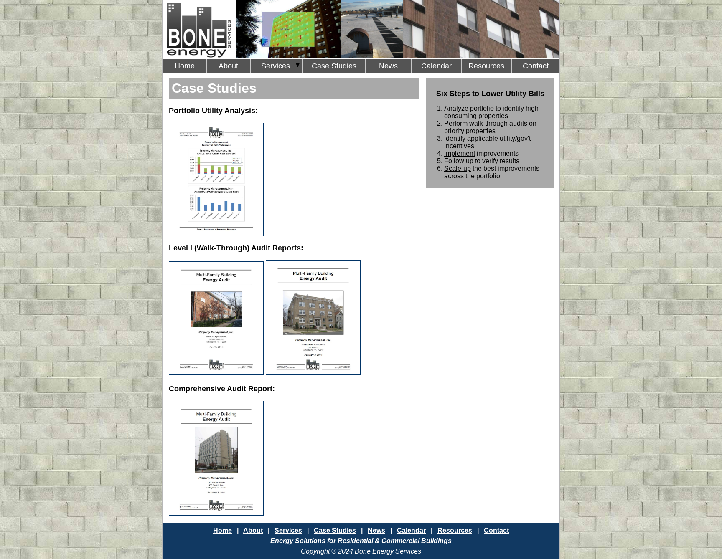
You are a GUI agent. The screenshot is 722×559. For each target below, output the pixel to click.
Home (185, 66)
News (388, 66)
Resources (486, 66)
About (228, 66)
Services (276, 66)
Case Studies (334, 66)
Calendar (436, 66)
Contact (536, 66)
